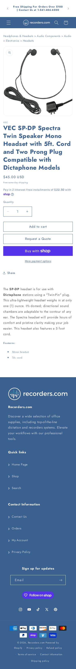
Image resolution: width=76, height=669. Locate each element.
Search (14, 488)
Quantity (8, 202)
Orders (14, 529)
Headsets (28, 41)
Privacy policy (34, 648)
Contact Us (17, 517)
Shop (13, 476)
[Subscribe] (60, 580)
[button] (8, 22)
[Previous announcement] (7, 8)
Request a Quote (38, 238)
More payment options (38, 261)
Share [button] (11, 273)
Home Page (18, 464)
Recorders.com (36, 642)
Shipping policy (40, 661)
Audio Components (48, 36)
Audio (67, 36)
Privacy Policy (19, 552)
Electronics (12, 41)
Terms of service (27, 654)
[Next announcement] (68, 8)
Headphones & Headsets (18, 36)
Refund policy (54, 648)
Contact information (51, 654)
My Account (18, 540)
